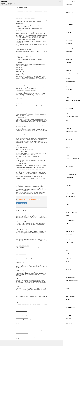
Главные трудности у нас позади (71, 212)
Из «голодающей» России (70, 108)
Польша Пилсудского (69, 24)
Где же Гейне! (68, 147)
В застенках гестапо (21, 286)
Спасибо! (67, 97)
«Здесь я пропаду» (69, 125)
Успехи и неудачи (69, 234)
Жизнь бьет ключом (69, 293)
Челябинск (67, 245)
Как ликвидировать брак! (70, 255)
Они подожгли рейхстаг (70, 142)
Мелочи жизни (68, 272)
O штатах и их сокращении (70, 266)
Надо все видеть (68, 144)
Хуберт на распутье (69, 70)
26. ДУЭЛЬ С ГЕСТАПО (22, 246)
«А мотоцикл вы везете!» (70, 27)
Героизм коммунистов (69, 182)
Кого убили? (68, 207)
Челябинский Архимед (69, 291)
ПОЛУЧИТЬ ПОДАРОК (21, 203)
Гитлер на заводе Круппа (70, 190)
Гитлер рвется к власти (69, 139)
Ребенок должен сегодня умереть (71, 198)
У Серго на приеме (69, 258)
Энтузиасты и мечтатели (70, 236)
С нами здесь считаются (70, 21)
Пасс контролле (68, 15)
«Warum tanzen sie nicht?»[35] (70, 111)
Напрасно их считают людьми (71, 160)
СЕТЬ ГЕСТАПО (20, 213)
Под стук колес (68, 32)
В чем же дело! (68, 239)
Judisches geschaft (68, 152)
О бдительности (68, 315)
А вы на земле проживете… (70, 217)
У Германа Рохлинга (69, 177)
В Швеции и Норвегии (69, 92)
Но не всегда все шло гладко (70, 312)
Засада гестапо (20, 270)
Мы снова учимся (69, 59)
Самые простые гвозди (69, 282)
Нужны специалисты (69, 40)
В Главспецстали (68, 83)
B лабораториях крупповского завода (72, 73)
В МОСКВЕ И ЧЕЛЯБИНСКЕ (71, 220)
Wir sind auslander (69, 185)
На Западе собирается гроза (70, 304)
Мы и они (67, 215)
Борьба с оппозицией (69, 48)
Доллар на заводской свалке (70, 277)
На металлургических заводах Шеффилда (73, 100)
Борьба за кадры (68, 56)
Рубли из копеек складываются (71, 226)
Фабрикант (67, 120)
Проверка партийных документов (71, 307)
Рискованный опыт (69, 261)
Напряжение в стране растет (70, 163)
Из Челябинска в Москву (70, 320)
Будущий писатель (69, 43)
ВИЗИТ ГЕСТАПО (21, 221)
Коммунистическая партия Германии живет (73, 188)
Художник (67, 123)
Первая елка (68, 299)
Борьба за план (68, 269)
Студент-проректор (69, 46)
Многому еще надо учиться (70, 196)
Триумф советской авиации (70, 296)
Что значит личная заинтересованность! (72, 263)
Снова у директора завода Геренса (71, 174)
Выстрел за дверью (69, 89)
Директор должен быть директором (72, 301)
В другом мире (68, 62)
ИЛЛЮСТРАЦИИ (69, 323)
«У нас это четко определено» (71, 169)
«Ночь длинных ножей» (70, 193)
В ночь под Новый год (69, 209)
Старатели (67, 274)
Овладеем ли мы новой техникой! (71, 131)
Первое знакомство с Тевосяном (71, 37)
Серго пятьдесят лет (69, 310)
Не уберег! (67, 35)
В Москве (67, 223)
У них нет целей (68, 128)
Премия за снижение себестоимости (72, 280)
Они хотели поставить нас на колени (72, 102)
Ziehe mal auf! (68, 78)
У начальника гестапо (22, 318)
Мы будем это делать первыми (71, 54)
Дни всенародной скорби (70, 51)
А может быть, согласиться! (70, 105)
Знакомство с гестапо (69, 166)
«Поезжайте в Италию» (70, 86)
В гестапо (18, 294)
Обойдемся (67, 288)
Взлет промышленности (70, 231)
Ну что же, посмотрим (69, 136)
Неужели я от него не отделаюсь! (71, 179)
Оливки (67, 250)
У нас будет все (68, 253)
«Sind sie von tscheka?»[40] (70, 113)
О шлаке (67, 285)
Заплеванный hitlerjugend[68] (70, 150)
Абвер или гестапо (21, 254)
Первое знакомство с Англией (71, 94)
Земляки (67, 204)
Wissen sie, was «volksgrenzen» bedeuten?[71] (73, 158)
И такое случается (69, 29)
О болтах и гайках (69, 133)
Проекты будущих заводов (70, 81)
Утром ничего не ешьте (70, 12)
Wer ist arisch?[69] (69, 155)
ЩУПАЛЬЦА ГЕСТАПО (22, 229)
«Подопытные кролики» (70, 228)
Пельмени (67, 247)
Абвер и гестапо (20, 262)
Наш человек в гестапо (22, 237)
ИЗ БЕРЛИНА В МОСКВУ (70, 6)
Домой (67, 9)
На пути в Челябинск (69, 242)
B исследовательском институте (71, 75)
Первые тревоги (68, 318)
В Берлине (67, 201)
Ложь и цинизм (68, 67)
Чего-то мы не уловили (69, 64)
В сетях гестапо (20, 278)
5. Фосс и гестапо (20, 303)
